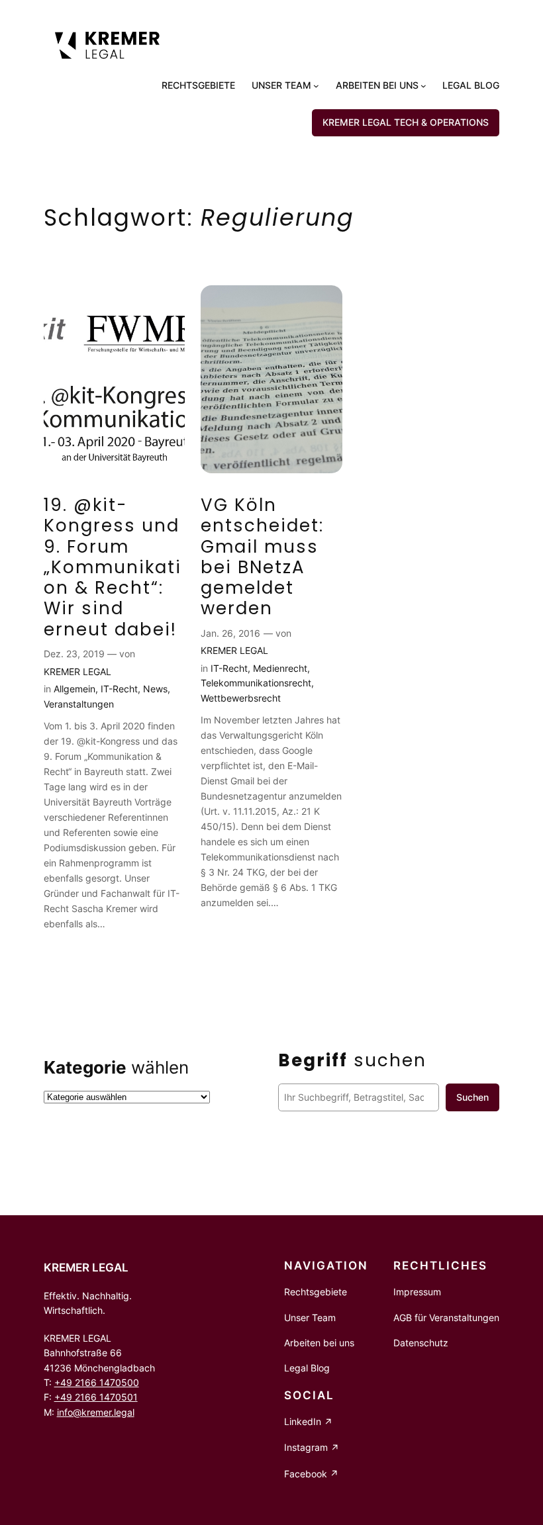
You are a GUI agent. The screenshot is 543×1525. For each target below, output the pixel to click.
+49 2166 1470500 (96, 1382)
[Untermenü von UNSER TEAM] (316, 86)
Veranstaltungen (79, 704)
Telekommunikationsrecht (256, 682)
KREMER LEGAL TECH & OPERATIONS (405, 122)
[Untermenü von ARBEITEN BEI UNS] (423, 86)
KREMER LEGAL (77, 671)
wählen (116, 1067)
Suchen (472, 1097)
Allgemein (74, 688)
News (155, 688)
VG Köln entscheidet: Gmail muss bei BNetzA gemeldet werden (262, 557)
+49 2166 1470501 (96, 1397)
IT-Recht (119, 688)
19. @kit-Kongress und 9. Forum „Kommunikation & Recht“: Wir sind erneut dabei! (112, 567)
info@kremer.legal (95, 1412)
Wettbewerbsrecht (241, 698)
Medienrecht (280, 668)
